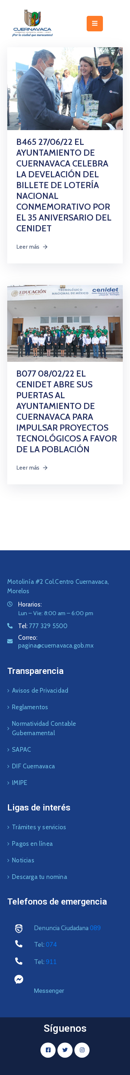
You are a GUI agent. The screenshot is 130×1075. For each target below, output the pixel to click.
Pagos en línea (32, 843)
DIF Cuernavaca (33, 766)
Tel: (43, 626)
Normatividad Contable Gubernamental (44, 728)
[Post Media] (65, 88)
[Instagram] (82, 1050)
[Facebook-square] (48, 1050)
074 (51, 945)
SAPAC (21, 749)
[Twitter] (65, 1050)
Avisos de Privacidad (40, 690)
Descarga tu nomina (39, 876)
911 (51, 962)
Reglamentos (30, 707)
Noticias (23, 860)
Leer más (28, 246)
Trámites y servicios (39, 827)
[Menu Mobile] (95, 23)
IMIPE (19, 782)
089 (95, 928)
